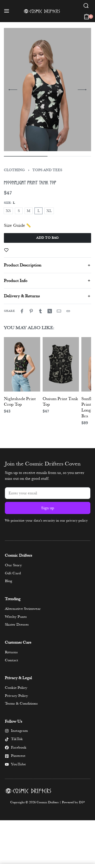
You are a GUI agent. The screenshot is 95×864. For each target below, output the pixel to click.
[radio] (8, 211)
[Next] (82, 89)
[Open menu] (6, 11)
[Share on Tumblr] (40, 311)
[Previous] (13, 89)
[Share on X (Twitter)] (50, 311)
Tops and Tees (47, 170)
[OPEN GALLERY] (45, 89)
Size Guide (14, 225)
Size (7, 203)
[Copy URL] (68, 311)
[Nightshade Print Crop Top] (22, 364)
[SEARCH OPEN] (86, 5)
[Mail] (59, 311)
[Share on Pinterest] (31, 311)
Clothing (14, 170)
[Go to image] (26, 156)
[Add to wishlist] (6, 250)
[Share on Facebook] (22, 311)
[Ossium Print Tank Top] (61, 364)
